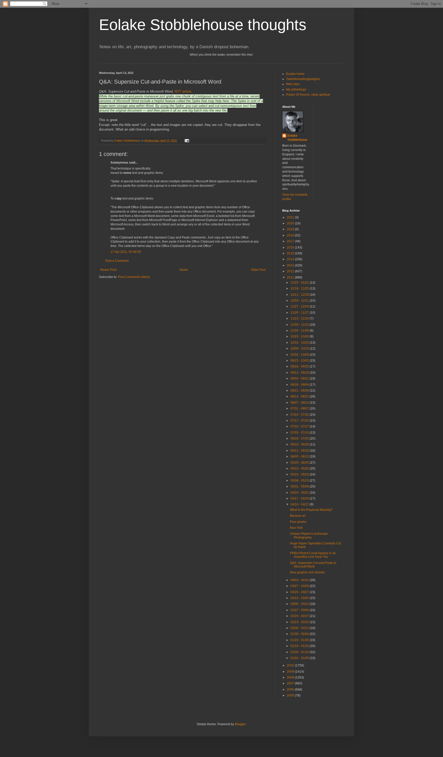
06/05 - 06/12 (300, 456)
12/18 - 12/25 (300, 288)
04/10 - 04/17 (300, 504)
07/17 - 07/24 (300, 420)
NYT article (183, 91)
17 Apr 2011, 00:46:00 (125, 252)
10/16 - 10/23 (300, 342)
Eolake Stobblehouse (297, 138)
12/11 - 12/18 (300, 294)
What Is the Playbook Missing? (311, 510)
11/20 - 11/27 (300, 312)
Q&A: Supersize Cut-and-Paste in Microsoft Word (313, 564)
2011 (291, 277)
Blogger (240, 724)
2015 (291, 253)
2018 (291, 235)
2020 (291, 223)
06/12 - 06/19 (300, 450)
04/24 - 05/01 (300, 492)
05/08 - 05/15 (300, 480)
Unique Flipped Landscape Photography (309, 535)
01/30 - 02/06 (300, 634)
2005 (291, 695)
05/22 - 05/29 (300, 468)
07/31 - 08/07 (300, 408)
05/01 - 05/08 (300, 486)
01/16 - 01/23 (300, 646)
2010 (291, 665)
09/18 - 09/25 (300, 366)
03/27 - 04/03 (300, 586)
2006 (291, 689)
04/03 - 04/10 (300, 580)
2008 (291, 677)
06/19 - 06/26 (300, 444)
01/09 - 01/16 (300, 652)
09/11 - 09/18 (300, 372)
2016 (291, 247)
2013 (291, 265)
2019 (291, 229)
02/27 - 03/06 (300, 610)
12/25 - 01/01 (300, 282)
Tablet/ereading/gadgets (303, 79)
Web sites (293, 84)
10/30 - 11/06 (300, 330)
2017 (291, 241)
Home (183, 270)
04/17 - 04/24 (300, 498)
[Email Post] (186, 140)
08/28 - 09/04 (300, 384)
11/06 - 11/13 (300, 324)
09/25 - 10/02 (300, 360)
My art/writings (296, 89)
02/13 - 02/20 (300, 622)
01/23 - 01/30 (300, 640)
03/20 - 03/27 (300, 592)
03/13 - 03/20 (300, 598)
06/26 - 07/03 (300, 438)
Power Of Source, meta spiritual (308, 94)
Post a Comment (116, 261)
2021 (291, 217)
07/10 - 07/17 (300, 426)
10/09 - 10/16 (300, 348)
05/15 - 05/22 (300, 474)
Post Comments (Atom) (134, 277)
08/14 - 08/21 (300, 396)
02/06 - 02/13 (300, 628)
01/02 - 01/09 (300, 658)
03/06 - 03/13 (300, 604)
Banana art (297, 515)
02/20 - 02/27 (300, 616)
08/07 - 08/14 (300, 402)
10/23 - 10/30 (300, 336)
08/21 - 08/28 (300, 390)
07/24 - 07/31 (300, 414)
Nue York (296, 528)
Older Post (258, 270)
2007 (291, 683)
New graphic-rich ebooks (307, 572)
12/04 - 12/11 (300, 300)
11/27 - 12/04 (300, 306)
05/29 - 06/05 (300, 462)
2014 (291, 259)
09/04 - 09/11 (300, 378)
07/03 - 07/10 (300, 432)
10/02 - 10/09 (300, 354)
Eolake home (295, 74)
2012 (291, 271)
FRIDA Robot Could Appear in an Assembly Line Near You (313, 555)
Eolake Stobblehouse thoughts (202, 24)
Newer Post (108, 270)
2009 (291, 671)
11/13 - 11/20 (300, 318)
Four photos (298, 522)
